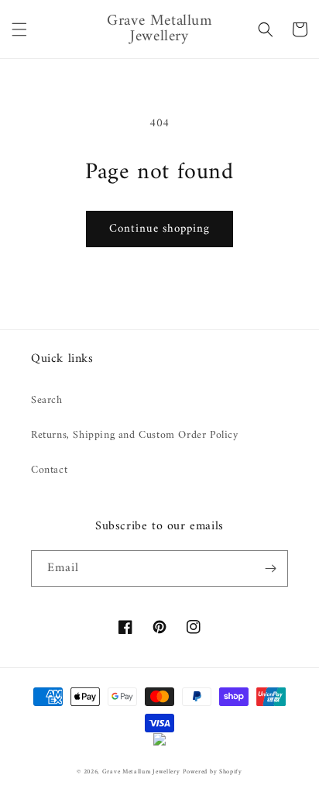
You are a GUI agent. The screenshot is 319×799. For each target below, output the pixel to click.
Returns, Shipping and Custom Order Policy (134, 435)
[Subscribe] (270, 568)
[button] (19, 29)
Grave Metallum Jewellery (141, 771)
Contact (49, 470)
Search (47, 400)
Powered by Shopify (212, 771)
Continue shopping (159, 229)
